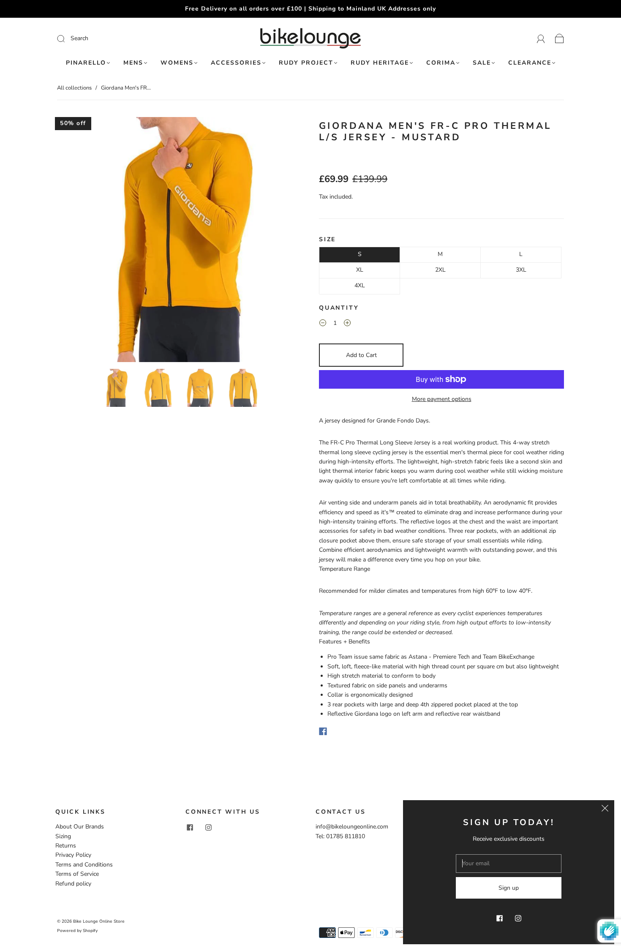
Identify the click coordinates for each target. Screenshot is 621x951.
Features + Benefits (344, 642)
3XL (521, 270)
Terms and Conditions (84, 865)
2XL (440, 270)
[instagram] (208, 827)
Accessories (236, 63)
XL (359, 270)
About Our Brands (79, 827)
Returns (65, 846)
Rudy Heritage (380, 63)
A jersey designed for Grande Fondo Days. (374, 421)
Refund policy (73, 884)
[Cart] (559, 38)
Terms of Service (77, 874)
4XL (359, 285)
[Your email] (508, 863)
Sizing (63, 836)
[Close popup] (605, 809)
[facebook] (189, 827)
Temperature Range (344, 569)
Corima (440, 63)
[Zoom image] (179, 241)
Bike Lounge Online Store (99, 921)
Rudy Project (306, 63)
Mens (133, 63)
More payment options (441, 399)
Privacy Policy (73, 855)
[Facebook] (323, 731)
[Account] (541, 38)
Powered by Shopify (77, 931)
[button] (81, 241)
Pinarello (86, 63)
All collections (74, 88)
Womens (177, 63)
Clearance (529, 63)
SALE (482, 63)
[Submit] (117, 38)
